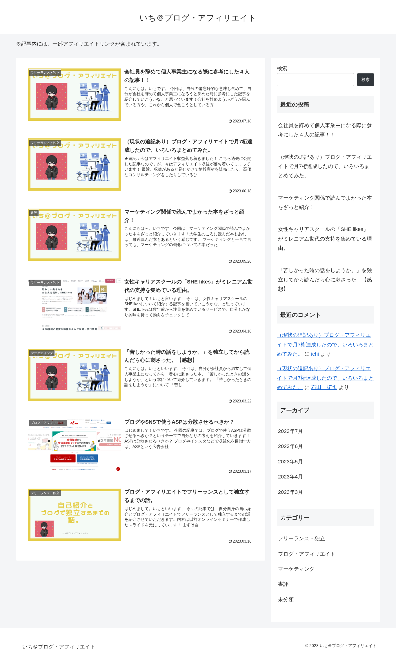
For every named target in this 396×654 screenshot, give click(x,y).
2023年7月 (290, 431)
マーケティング (296, 569)
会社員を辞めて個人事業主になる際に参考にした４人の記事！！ (325, 130)
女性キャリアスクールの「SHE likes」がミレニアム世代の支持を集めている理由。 (325, 238)
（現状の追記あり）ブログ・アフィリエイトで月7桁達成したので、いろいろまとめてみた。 (325, 166)
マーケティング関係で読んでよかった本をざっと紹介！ (325, 202)
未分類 (286, 599)
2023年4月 (290, 477)
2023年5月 (290, 462)
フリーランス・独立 (301, 538)
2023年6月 (290, 446)
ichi (315, 354)
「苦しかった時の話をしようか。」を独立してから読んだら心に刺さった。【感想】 (325, 280)
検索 (282, 68)
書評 (283, 584)
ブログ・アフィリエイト (306, 554)
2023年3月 (290, 492)
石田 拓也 (324, 387)
